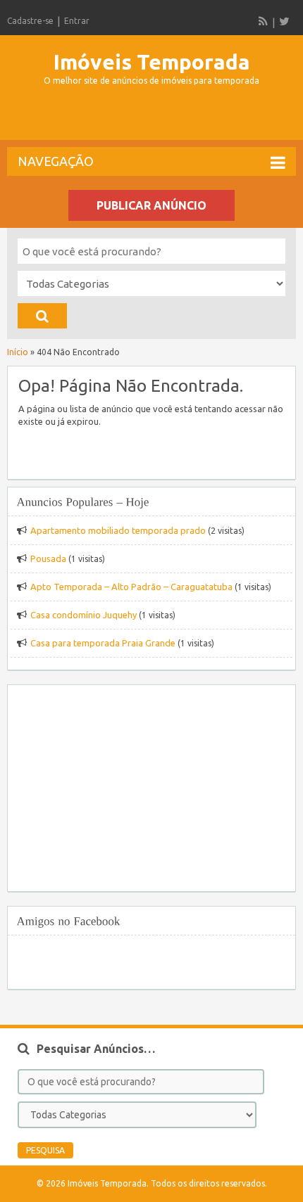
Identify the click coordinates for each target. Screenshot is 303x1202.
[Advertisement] (155, 118)
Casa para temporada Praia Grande (102, 643)
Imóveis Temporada (152, 62)
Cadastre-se (30, 20)
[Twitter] (284, 21)
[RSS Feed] (263, 21)
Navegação (56, 161)
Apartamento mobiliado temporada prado (118, 530)
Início (17, 352)
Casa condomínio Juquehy (83, 615)
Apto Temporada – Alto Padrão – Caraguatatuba (131, 587)
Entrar (76, 20)
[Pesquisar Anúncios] (42, 315)
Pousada (48, 558)
